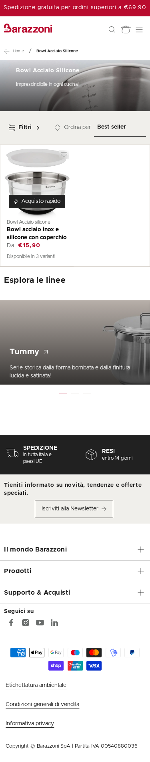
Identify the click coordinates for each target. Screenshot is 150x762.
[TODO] (54, 622)
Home (18, 51)
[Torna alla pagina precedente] (7, 51)
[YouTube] (40, 622)
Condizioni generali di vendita (42, 704)
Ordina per (77, 127)
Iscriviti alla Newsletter (70, 509)
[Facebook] (11, 622)
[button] (112, 29)
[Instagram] (25, 622)
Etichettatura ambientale (36, 685)
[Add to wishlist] (64, 154)
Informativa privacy (30, 723)
